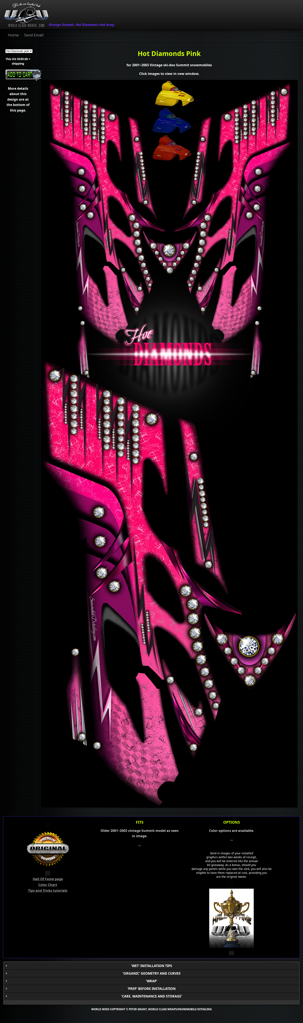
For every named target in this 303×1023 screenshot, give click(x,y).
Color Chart (47, 884)
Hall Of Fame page (48, 879)
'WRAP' (151, 981)
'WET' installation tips (151, 966)
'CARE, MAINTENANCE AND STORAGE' (151, 996)
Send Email (33, 34)
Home (13, 34)
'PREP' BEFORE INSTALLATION (151, 988)
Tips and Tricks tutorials (47, 890)
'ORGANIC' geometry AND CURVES (152, 973)
